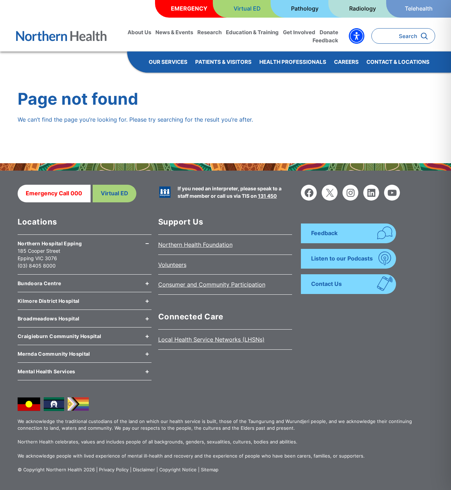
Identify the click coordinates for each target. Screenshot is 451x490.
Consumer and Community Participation (211, 284)
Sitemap (209, 469)
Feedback (324, 233)
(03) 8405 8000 (37, 266)
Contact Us (326, 283)
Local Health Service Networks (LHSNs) (211, 339)
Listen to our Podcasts (342, 258)
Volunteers (172, 264)
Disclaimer (144, 469)
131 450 (267, 196)
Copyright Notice (178, 469)
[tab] (85, 240)
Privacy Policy (114, 469)
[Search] (426, 36)
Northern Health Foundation (195, 244)
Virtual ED (114, 193)
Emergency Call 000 (54, 193)
